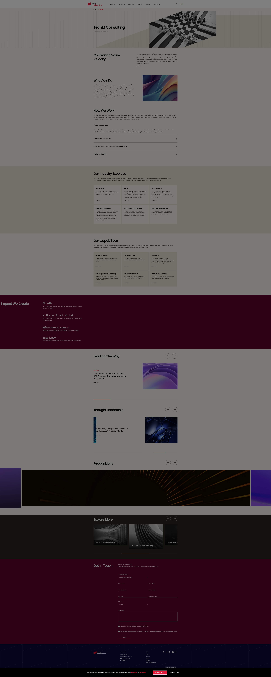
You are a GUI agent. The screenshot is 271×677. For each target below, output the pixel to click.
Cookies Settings (174, 672)
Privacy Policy (134, 672)
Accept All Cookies (160, 672)
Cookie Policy (143, 672)
